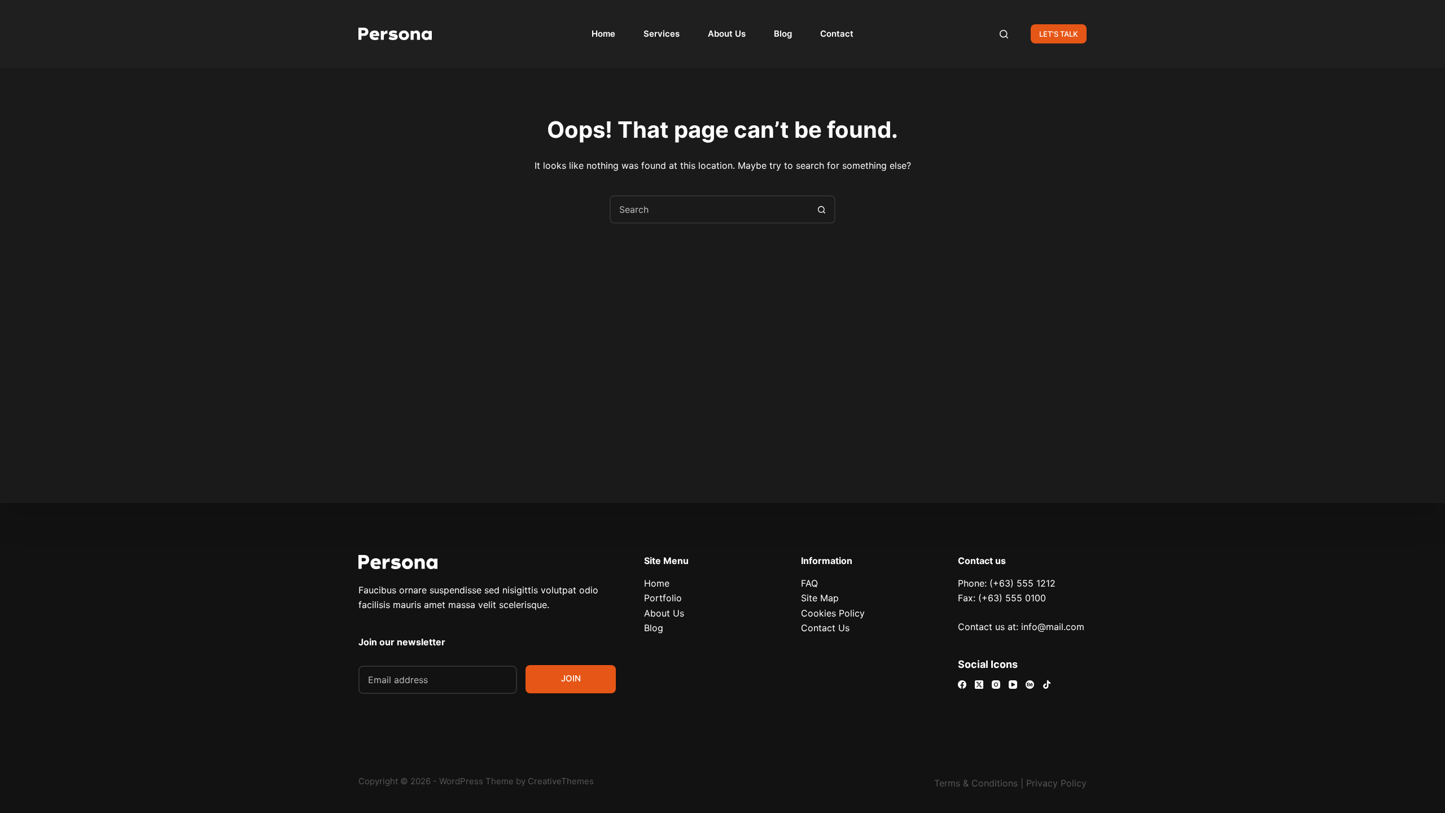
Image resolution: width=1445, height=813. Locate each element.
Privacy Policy (1056, 783)
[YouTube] (1013, 684)
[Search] (1004, 34)
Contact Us (825, 627)
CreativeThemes (561, 781)
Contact (836, 33)
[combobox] (709, 209)
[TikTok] (1047, 684)
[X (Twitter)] (979, 684)
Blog (783, 33)
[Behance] (1030, 684)
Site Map (820, 598)
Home (603, 33)
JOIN (571, 678)
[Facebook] (962, 684)
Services (661, 33)
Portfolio (663, 598)
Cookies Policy (833, 613)
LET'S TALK (1058, 33)
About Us (727, 33)
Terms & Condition (973, 783)
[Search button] (821, 209)
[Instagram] (996, 684)
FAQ (809, 583)
